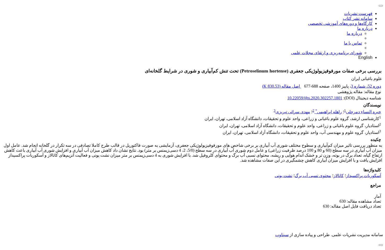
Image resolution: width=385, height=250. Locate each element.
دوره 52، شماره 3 (366, 86)
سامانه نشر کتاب (357, 18)
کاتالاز (338, 175)
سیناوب (282, 234)
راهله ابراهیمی (328, 112)
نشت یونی (283, 175)
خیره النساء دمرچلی (363, 112)
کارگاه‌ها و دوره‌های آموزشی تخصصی (340, 23)
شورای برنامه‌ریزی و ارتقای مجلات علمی (326, 52)
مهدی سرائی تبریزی (293, 112)
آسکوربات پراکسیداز (363, 175)
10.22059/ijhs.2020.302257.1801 (314, 98)
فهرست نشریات (358, 13)
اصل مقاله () (281, 86)
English (365, 57)
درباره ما (364, 28)
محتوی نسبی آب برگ (313, 175)
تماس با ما (353, 43)
